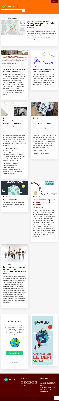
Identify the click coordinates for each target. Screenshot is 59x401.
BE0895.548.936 (44, 391)
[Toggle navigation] (3, 13)
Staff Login (54, 1)
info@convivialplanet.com (48, 387)
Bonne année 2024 (10, 200)
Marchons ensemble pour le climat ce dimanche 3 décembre (44, 202)
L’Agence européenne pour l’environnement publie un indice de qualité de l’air (41, 23)
